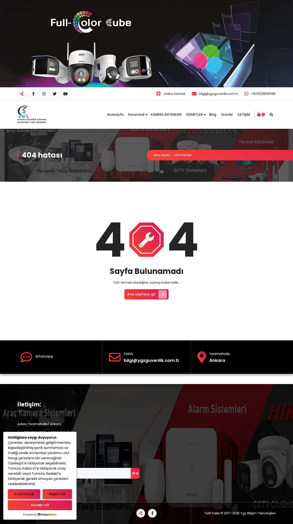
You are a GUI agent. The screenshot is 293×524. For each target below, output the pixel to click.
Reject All (57, 494)
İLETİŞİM (244, 114)
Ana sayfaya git (141, 294)
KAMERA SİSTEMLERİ (166, 114)
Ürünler (227, 114)
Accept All (40, 504)
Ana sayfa (162, 155)
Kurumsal (136, 114)
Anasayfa (115, 114)
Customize (24, 494)
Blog (212, 114)
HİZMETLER (194, 114)
